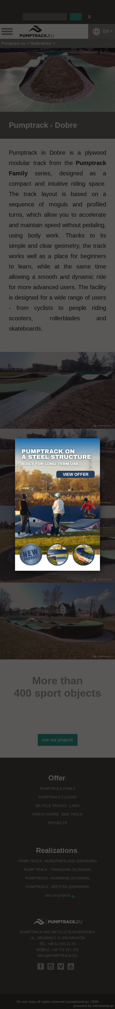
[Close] (100, 438)
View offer (75, 474)
